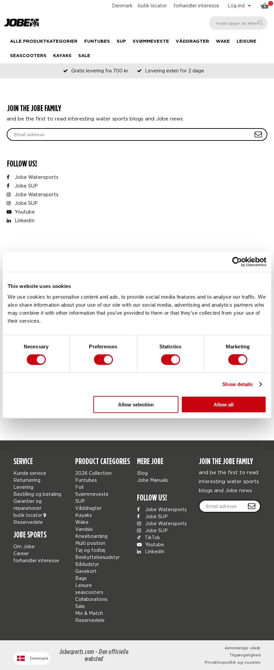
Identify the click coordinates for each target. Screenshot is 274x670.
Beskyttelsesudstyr (97, 557)
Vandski (84, 529)
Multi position (90, 543)
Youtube (24, 211)
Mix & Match (89, 613)
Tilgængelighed (245, 655)
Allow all (224, 404)
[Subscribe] (251, 506)
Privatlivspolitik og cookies (233, 662)
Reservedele (28, 522)
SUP (121, 41)
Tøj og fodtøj (90, 550)
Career (21, 553)
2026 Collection (93, 472)
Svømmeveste (151, 41)
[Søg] (260, 22)
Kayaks (62, 56)
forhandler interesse (196, 5)
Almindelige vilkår (243, 648)
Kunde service (29, 472)
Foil (79, 486)
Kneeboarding (91, 536)
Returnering (26, 479)
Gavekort (86, 571)
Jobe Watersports (35, 177)
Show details (237, 384)
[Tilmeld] (258, 134)
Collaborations (91, 599)
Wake (223, 41)
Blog (142, 472)
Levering (23, 486)
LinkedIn (23, 220)
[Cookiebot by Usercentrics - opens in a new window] (237, 262)
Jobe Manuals (152, 479)
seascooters (28, 56)
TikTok (151, 537)
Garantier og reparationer (27, 504)
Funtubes (97, 41)
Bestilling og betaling (37, 493)
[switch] (103, 359)
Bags (81, 578)
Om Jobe (24, 546)
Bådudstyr (87, 564)
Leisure (246, 41)
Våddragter (192, 41)
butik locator (152, 5)
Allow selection (136, 404)
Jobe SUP (25, 185)
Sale (84, 56)
